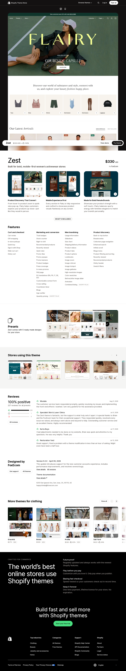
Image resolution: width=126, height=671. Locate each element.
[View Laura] (70, 324)
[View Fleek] (95, 324)
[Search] (98, 2)
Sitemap (60, 665)
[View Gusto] (82, 324)
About (99, 643)
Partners (100, 647)
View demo (105, 143)
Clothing (33, 643)
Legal (99, 651)
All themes (27, 471)
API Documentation (82, 647)
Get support (14, 471)
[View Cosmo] (58, 324)
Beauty (32, 647)
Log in (104, 3)
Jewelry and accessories (39, 651)
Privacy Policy (28, 665)
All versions (51, 469)
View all (104, 501)
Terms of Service (14, 665)
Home (32, 655)
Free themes (57, 647)
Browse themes (84, 3)
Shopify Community (82, 651)
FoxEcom (114, 166)
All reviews (14, 422)
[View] (20, 370)
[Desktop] (60, 8)
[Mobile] (65, 8)
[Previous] (111, 355)
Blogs (77, 655)
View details (41, 469)
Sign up (113, 3)
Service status (102, 655)
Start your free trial (63, 624)
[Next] (116, 355)
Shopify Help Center (82, 643)
